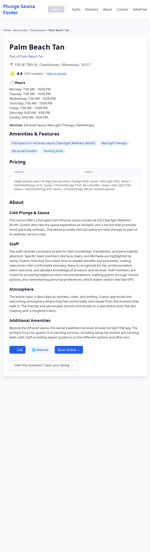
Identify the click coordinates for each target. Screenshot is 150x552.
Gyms (76, 9)
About (107, 9)
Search (56, 9)
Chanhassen (38, 30)
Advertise (140, 9)
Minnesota (20, 30)
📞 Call (17, 350)
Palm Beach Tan (32, 56)
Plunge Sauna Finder (19, 9)
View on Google (56, 73)
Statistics (91, 9)
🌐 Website (40, 350)
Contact (122, 9)
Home (7, 30)
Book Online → (69, 350)
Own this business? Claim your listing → (43, 365)
